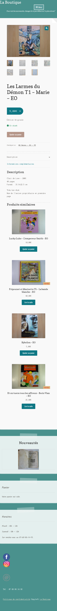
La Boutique (10, 2)
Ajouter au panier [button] (29, 249)
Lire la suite (28, 302)
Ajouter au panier (16, 134)
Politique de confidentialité (16, 599)
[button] (46, 28)
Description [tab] (12, 157)
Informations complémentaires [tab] (20, 164)
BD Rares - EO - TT (27, 145)
